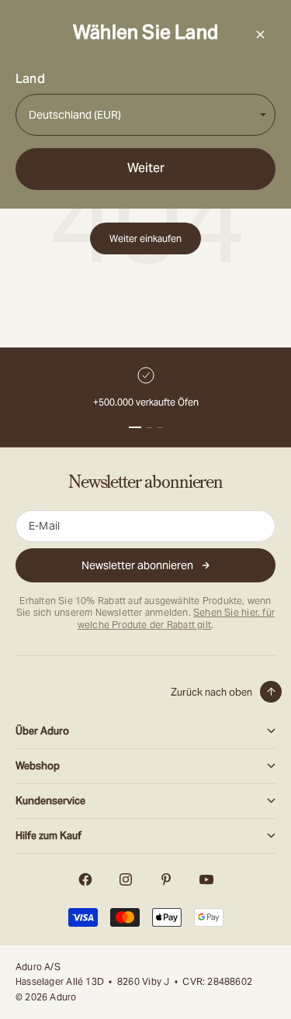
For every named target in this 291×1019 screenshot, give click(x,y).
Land (30, 79)
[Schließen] (259, 34)
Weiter (146, 168)
